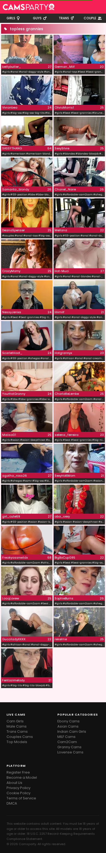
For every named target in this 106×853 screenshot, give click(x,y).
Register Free (18, 772)
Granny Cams (69, 747)
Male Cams (17, 726)
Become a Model (22, 777)
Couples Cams (20, 736)
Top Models (17, 742)
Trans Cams (17, 731)
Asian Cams (68, 726)
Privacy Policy (18, 788)
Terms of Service (21, 798)
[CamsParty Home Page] (28, 7)
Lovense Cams (70, 752)
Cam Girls (15, 721)
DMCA (12, 803)
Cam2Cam (67, 742)
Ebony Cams (68, 721)
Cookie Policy (18, 793)
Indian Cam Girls (71, 731)
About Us (14, 782)
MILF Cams (66, 736)
